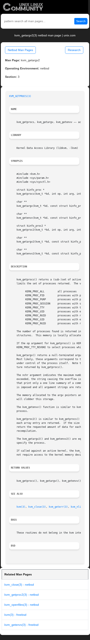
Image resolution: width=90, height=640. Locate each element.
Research (74, 50)
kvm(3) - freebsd (15, 614)
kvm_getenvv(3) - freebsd (21, 624)
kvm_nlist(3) (79, 506)
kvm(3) (21, 506)
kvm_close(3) (37, 506)
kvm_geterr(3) (58, 506)
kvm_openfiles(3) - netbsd (21, 604)
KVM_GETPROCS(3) (20, 96)
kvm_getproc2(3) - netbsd (21, 594)
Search (81, 21)
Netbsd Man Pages (20, 50)
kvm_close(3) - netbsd (19, 584)
